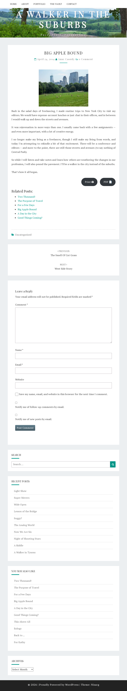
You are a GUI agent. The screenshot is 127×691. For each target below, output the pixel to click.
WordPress (72, 684)
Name (19, 350)
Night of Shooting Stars (27, 538)
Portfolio (39, 3)
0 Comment (86, 59)
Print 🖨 (89, 182)
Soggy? (18, 518)
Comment (21, 304)
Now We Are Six (23, 532)
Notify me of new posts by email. (33, 419)
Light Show (20, 491)
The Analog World (24, 525)
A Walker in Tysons (24, 552)
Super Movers (21, 497)
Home (13, 3)
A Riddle (18, 545)
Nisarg (95, 684)
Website (19, 379)
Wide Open (20, 504)
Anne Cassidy (66, 59)
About (25, 3)
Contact (72, 3)
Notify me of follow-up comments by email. (39, 407)
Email (19, 364)
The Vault (56, 3)
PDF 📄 (108, 182)
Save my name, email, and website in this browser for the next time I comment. (63, 394)
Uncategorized (23, 234)
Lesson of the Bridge (25, 511)
